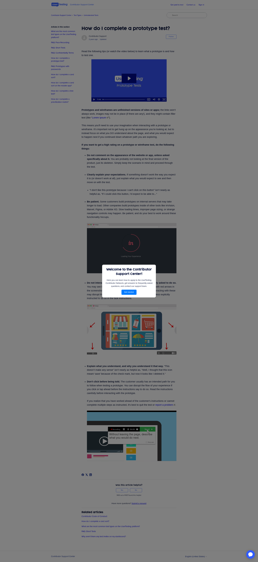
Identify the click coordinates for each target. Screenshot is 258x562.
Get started (129, 292)
